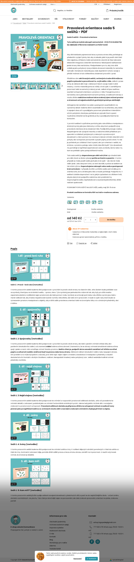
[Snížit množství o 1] (85, 219)
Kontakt (52, 537)
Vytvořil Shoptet (117, 560)
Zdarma (52, 546)
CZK (95, 4)
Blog (51, 540)
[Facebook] (91, 541)
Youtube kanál (55, 549)
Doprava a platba (56, 528)
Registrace (118, 4)
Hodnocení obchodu (57, 531)
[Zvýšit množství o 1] (95, 219)
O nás (51, 534)
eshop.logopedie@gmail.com (104, 522)
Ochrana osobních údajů (38, 4)
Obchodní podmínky (18, 4)
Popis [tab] (14, 248)
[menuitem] (15, 19)
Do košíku (111, 220)
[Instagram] (97, 541)
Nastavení (77, 559)
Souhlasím (92, 559)
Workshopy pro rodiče (58, 543)
